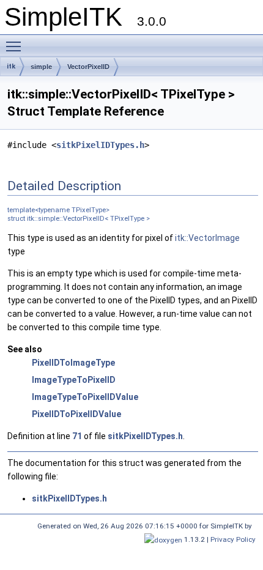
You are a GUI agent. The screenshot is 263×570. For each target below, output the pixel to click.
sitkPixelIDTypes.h (100, 145)
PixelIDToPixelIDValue (76, 414)
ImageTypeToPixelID (74, 380)
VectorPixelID (88, 66)
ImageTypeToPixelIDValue (85, 397)
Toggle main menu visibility (16, 46)
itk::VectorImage (207, 238)
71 (77, 436)
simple (41, 66)
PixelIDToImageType (73, 363)
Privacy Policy (233, 539)
